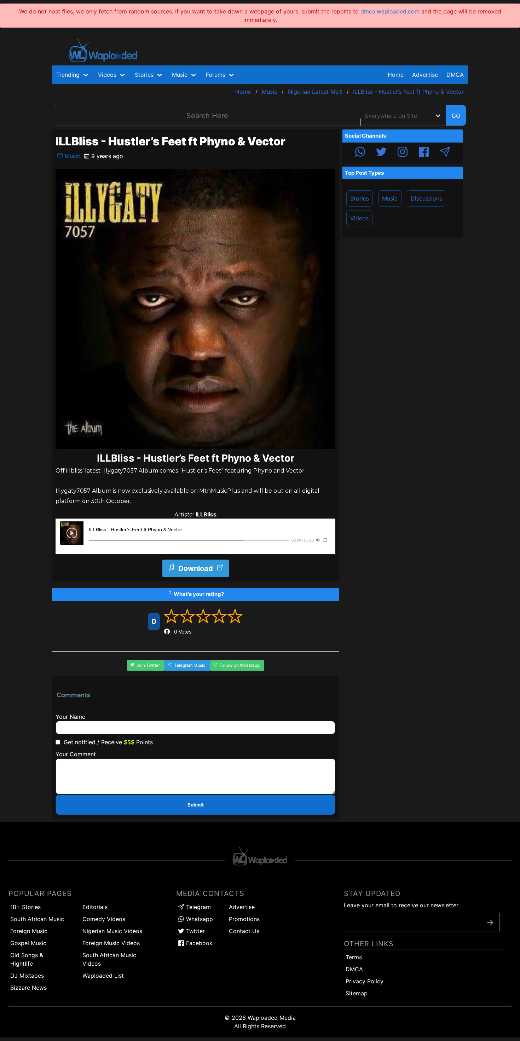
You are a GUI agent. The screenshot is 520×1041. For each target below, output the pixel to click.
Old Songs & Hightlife (26, 959)
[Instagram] (402, 152)
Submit (195, 805)
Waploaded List (103, 975)
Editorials (95, 906)
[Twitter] (381, 152)
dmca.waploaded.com (390, 11)
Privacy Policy (364, 981)
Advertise (242, 906)
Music (71, 156)
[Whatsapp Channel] (360, 152)
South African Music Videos (109, 959)
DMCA (455, 74)
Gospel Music (28, 943)
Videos (359, 218)
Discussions (426, 198)
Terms (354, 957)
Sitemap (357, 993)
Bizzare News (28, 987)
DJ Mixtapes (27, 975)
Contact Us (244, 931)
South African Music (37, 919)
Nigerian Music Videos (112, 931)
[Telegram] (445, 152)
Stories (359, 198)
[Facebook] (423, 152)
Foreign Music (28, 931)
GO (456, 115)
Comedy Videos (103, 919)
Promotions (244, 919)
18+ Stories (25, 906)
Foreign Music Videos (111, 943)
